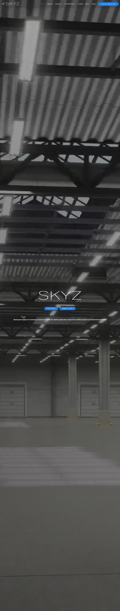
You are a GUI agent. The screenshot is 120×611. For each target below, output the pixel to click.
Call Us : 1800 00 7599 (108, 4)
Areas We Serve (69, 4)
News (87, 4)
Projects (80, 4)
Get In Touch (51, 308)
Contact (93, 4)
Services (58, 4)
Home (43, 4)
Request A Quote (67, 308)
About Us (50, 4)
